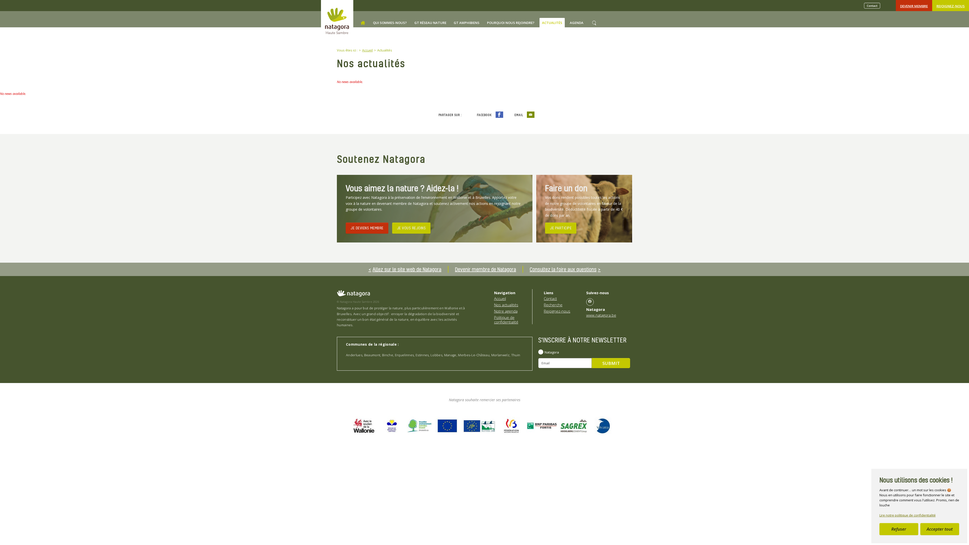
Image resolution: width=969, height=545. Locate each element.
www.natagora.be (601, 315)
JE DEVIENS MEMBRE (367, 228)
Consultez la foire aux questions (563, 269)
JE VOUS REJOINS (411, 228)
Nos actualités (506, 304)
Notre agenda (506, 311)
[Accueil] (363, 23)
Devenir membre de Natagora (485, 269)
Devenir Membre (914, 6)
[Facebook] (590, 302)
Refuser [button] (898, 529)
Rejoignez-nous (950, 6)
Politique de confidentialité (506, 319)
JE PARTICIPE (561, 228)
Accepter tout (940, 529)
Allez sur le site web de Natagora (406, 269)
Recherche (553, 304)
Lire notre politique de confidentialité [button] (907, 515)
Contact (872, 6)
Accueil (500, 298)
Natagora (552, 352)
